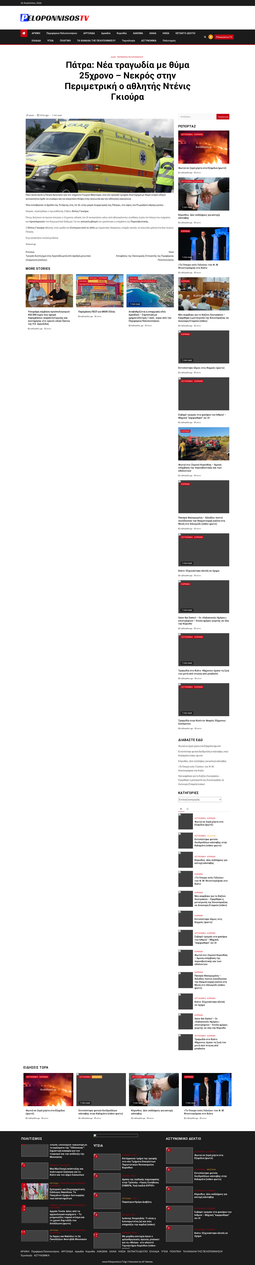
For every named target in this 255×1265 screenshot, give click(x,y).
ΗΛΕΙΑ (166, 33)
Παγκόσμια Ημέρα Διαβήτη (136, 1202)
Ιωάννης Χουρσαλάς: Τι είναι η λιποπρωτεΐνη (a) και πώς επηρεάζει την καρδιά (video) (139, 1221)
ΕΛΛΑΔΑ (36, 40)
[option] (55, 1172)
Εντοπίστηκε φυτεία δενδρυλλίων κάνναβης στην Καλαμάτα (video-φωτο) (210, 842)
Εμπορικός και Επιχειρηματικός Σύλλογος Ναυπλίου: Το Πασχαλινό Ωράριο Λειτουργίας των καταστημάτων (67, 1194)
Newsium (133, 1261)
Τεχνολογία (128, 40)
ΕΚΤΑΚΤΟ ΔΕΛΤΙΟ (185, 33)
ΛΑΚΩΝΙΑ (138, 33)
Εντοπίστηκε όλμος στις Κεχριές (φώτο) (201, 367)
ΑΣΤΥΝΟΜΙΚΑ (148, 40)
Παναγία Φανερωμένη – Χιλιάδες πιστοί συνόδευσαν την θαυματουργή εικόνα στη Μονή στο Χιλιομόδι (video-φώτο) (201, 520)
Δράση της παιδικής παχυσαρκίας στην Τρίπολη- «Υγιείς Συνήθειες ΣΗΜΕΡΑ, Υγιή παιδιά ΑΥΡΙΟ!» (140, 1182)
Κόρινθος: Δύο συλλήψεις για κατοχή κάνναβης (202, 761)
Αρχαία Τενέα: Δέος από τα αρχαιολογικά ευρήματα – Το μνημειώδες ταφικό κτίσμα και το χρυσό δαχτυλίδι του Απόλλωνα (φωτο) (67, 1217)
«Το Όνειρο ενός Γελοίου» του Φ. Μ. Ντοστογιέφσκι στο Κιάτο (198, 266)
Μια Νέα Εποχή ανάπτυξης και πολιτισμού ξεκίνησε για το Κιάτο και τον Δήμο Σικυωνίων (67, 1171)
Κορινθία (122, 33)
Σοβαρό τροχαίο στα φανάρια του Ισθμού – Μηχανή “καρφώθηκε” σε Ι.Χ (210, 939)
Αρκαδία (105, 33)
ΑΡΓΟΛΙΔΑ (89, 33)
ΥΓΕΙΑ (50, 40)
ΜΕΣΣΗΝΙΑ (93, 281)
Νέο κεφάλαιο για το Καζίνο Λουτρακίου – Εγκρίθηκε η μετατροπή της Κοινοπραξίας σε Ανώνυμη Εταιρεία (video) (203, 317)
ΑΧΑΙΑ (152, 33)
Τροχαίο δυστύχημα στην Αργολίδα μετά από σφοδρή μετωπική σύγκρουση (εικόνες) (58, 255)
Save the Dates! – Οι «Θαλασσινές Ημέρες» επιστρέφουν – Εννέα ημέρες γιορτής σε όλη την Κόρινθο (203, 620)
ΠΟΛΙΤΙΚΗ (65, 40)
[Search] (205, 37)
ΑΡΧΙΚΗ (36, 33)
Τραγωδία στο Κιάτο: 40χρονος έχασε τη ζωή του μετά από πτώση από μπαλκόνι (203, 672)
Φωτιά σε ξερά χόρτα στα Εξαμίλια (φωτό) (202, 168)
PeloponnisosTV (224, 37)
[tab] (181, 809)
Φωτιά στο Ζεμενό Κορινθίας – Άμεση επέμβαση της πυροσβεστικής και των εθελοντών (200, 467)
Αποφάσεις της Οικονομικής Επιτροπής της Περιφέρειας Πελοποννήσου (145, 255)
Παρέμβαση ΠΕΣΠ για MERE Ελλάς (96, 311)
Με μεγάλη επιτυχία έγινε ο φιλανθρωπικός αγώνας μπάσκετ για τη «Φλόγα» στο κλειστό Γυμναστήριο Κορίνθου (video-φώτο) (141, 1242)
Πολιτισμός (169, 40)
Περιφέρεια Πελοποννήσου (61, 33)
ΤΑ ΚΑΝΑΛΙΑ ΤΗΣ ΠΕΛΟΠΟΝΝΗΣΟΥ (96, 40)
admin (32, 115)
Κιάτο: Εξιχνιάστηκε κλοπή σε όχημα (198, 570)
